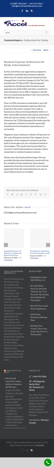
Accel (28, 207)
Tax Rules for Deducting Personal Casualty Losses (40, 252)
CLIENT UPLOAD (18, 3)
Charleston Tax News (12, 372)
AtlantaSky (40, 445)
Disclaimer (34, 420)
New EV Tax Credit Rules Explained (39, 307)
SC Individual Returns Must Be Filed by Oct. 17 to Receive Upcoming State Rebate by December (40, 293)
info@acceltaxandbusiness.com (27, 6)
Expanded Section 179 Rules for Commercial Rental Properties (12, 253)
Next (46, 50)
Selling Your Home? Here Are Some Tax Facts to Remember (39, 330)
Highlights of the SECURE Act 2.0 (39, 278)
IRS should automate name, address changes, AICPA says (14, 382)
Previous (37, 50)
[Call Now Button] (47, 462)
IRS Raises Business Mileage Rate (39, 317)
